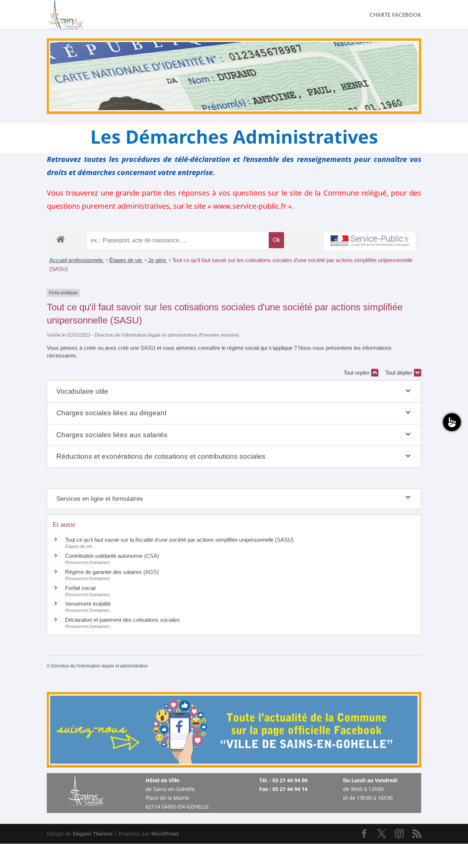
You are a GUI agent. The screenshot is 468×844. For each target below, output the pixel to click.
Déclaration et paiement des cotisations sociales (122, 620)
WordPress (165, 833)
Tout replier (357, 373)
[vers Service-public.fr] (370, 241)
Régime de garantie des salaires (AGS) (112, 572)
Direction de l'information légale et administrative (99, 666)
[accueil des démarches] (60, 239)
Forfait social (80, 588)
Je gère (157, 260)
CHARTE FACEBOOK (395, 15)
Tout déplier (399, 373)
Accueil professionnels (77, 260)
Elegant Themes (93, 833)
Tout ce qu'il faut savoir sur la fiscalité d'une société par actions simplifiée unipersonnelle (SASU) (179, 540)
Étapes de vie (126, 260)
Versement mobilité (88, 604)
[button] (234, 391)
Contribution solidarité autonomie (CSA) (112, 556)
